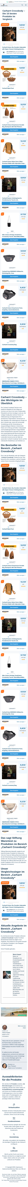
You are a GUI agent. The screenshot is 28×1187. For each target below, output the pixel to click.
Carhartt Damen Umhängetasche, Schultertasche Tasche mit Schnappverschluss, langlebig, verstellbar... (12, 199)
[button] (22, 5)
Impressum (19, 1167)
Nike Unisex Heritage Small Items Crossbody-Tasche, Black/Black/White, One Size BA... (13, 236)
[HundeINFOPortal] (4, 5)
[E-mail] (4, 1000)
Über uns (18, 1169)
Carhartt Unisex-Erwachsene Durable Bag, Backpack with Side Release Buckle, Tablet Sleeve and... (13, 126)
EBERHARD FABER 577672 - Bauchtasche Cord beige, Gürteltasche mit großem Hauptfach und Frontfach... (13, 382)
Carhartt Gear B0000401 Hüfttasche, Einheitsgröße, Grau (12, 272)
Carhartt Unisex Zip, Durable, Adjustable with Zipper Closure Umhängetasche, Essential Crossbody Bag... (14, 48)
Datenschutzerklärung (8, 1169)
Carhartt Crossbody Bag (9, 344)
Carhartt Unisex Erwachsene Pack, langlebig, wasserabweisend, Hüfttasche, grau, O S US (12, 309)
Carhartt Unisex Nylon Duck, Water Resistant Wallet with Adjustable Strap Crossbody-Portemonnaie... (13, 162)
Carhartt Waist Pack (8, 88)
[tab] (11, 45)
